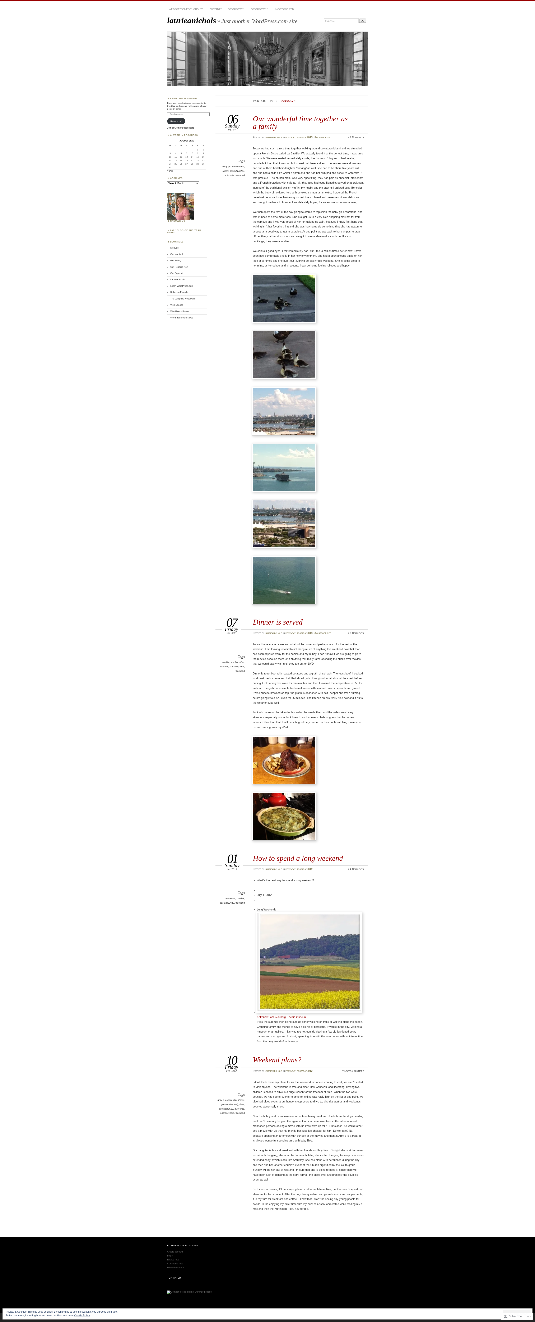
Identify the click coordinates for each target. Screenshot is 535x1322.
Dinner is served (278, 622)
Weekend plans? (277, 1060)
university (229, 175)
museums (230, 898)
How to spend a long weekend (298, 858)
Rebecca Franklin (179, 292)
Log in (170, 1255)
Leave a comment (354, 1070)
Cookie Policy (82, 1315)
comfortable (238, 166)
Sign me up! (176, 121)
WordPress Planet (179, 311)
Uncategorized (284, 9)
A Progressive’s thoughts (186, 9)
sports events (227, 1113)
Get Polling (175, 260)
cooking (226, 662)
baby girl (226, 166)
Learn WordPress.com (181, 286)
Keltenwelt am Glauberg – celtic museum (282, 1017)
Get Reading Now (179, 267)
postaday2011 (236, 9)
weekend (240, 175)
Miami (225, 171)
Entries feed (173, 1259)
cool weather (237, 662)
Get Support (176, 273)
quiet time (239, 1108)
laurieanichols (191, 20)
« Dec (170, 170)
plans (241, 1104)
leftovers (224, 666)
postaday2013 (305, 137)
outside (240, 898)
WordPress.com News (181, 317)
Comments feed (175, 1263)
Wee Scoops (176, 305)
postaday (216, 9)
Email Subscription (183, 98)
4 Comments (357, 137)
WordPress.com (175, 1267)
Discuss (174, 247)
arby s (221, 1100)
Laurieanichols (177, 279)
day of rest (238, 1100)
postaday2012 (259, 9)
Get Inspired (176, 254)
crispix (228, 1100)
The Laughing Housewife (182, 298)
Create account (175, 1251)
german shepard (229, 1104)
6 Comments (357, 633)
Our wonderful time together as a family (300, 122)
